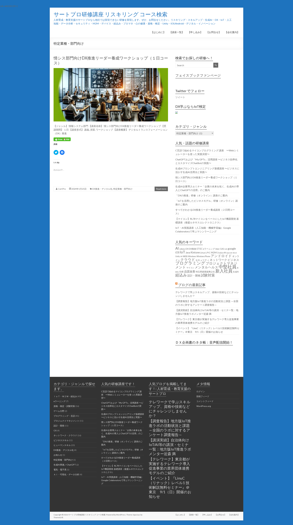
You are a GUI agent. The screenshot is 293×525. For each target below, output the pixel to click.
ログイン (200, 391)
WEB (185, 256)
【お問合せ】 (213, 32)
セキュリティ (202, 260)
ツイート (180, 97)
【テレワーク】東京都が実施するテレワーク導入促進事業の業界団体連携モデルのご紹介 (169, 466)
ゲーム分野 (59, 411)
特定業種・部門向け (122, 189)
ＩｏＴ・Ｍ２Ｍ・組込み (65, 396)
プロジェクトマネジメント (206, 265)
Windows (192, 256)
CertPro (62, 189)
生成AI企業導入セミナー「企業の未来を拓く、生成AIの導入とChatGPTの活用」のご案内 (122, 433)
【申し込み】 (195, 32)
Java (188, 252)
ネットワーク (218, 260)
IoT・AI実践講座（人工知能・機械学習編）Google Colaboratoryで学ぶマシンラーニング (122, 480)
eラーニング (209, 248)
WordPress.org (203, 406)
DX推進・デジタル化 (102, 189)
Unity (177, 256)
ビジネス (233, 260)
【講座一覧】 (176, 32)
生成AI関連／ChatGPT (65, 464)
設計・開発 (193, 275)
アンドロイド (221, 256)
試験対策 (208, 275)
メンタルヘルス (206, 267)
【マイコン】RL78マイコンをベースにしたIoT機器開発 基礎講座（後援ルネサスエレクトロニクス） (122, 468)
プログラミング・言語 (64, 416)
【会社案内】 (232, 32)
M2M (214, 252)
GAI (225, 249)
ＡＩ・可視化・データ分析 (66, 474)
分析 (181, 271)
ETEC (200, 248)
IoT (182, 252)
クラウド (187, 259)
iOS (177, 252)
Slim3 (235, 253)
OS (55, 430)
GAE (222, 249)
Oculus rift (221, 253)
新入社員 (223, 270)
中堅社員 (227, 266)
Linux (202, 252)
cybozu (182, 249)
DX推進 (192, 248)
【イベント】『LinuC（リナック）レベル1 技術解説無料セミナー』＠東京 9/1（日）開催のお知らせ (170, 487)
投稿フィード (202, 396)
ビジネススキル (61, 440)
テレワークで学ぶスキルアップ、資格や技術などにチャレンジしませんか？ (169, 409)
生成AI (236, 272)
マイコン (190, 268)
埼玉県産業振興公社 (205, 271)
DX (187, 248)
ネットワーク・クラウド (65, 435)
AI (177, 248)
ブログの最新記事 (192, 285)
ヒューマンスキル (62, 445)
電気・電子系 (60, 469)
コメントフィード (204, 401)
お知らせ (58, 455)
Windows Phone (203, 256)
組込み (181, 275)
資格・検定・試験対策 (64, 406)
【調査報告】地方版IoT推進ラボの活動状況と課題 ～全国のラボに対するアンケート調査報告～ (170, 428)
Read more (161, 189)
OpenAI (229, 253)
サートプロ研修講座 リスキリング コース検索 (110, 14)
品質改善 (189, 271)
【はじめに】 (158, 32)
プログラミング (190, 263)
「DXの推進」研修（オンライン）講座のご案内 (201, 195)
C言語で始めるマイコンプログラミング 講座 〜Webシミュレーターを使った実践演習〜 (121, 394)
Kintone (195, 252)
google (232, 248)
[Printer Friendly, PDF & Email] (62, 139)
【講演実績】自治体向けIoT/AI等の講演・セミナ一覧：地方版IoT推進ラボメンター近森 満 (170, 447)
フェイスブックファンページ (198, 75)
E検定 (217, 249)
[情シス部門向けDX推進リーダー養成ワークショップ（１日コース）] (111, 69)
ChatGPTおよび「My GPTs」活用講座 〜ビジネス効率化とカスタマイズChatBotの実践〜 (122, 405)
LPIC (208, 252)
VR (181, 256)
